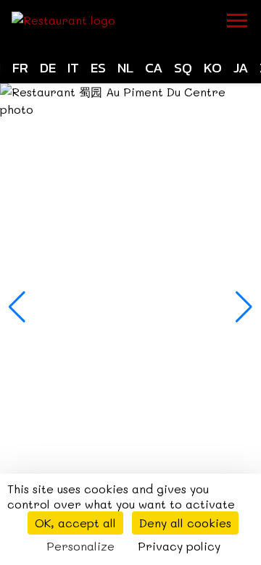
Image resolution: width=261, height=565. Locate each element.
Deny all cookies (185, 522)
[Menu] (237, 20)
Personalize (80, 545)
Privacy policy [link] (179, 545)
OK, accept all (75, 522)
